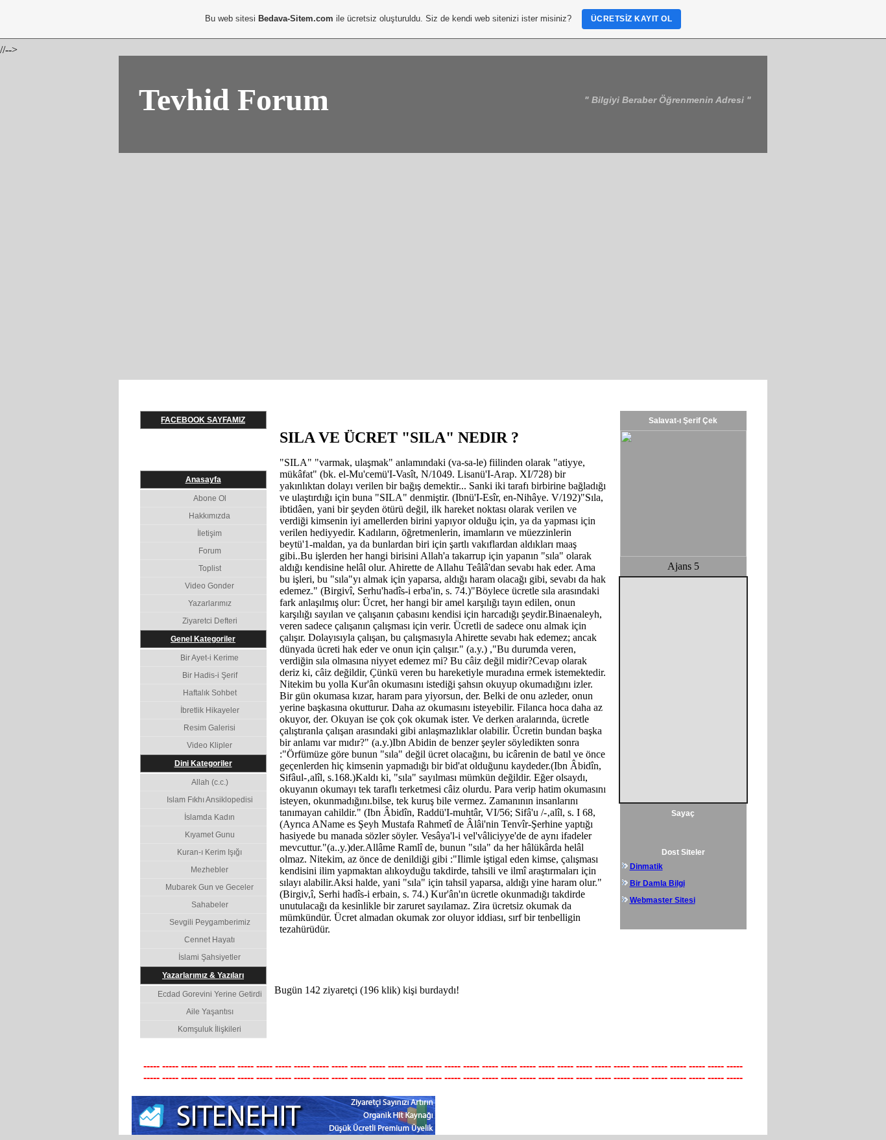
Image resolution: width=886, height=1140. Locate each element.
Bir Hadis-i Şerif (209, 675)
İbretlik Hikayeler (209, 710)
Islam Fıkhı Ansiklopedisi (210, 799)
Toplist (209, 568)
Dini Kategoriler (203, 763)
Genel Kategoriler (203, 639)
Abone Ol (209, 498)
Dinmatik (646, 866)
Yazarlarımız (210, 603)
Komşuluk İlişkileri (209, 1029)
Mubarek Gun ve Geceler (209, 887)
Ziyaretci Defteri (209, 620)
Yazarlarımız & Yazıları (203, 975)
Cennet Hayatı (209, 939)
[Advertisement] (443, 250)
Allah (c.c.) (209, 782)
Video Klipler (209, 745)
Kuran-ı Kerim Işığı (209, 852)
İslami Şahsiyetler (209, 957)
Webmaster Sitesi (662, 900)
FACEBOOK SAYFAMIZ (203, 420)
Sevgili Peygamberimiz (209, 922)
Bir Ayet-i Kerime (209, 657)
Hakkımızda (209, 515)
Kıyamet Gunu (210, 834)
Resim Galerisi (209, 727)
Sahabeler (209, 904)
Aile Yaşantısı (209, 1011)
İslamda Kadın (209, 817)
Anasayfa (203, 479)
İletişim (209, 533)
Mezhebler (209, 869)
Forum (209, 550)
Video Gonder (209, 585)
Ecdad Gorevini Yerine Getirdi (210, 994)
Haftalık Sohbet (210, 692)
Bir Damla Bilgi (657, 883)
